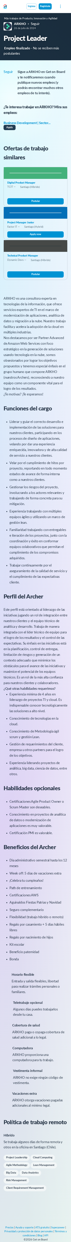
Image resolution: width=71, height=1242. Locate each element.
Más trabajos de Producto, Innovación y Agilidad (30, 18)
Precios (9, 1227)
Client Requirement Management (25, 1188)
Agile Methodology (16, 1165)
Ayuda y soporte (24, 1227)
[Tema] (53, 6)
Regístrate (45, 6)
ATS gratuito (42, 1227)
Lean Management (43, 1165)
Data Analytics (30, 1173)
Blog (39, 1235)
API (46, 1235)
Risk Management (16, 1180)
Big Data (11, 1173)
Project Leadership (16, 1157)
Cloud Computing (42, 1157)
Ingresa (31, 6)
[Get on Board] (5, 6)
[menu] (60, 6)
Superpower (58, 1227)
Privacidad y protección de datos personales (28, 1231)
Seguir (35, 24)
